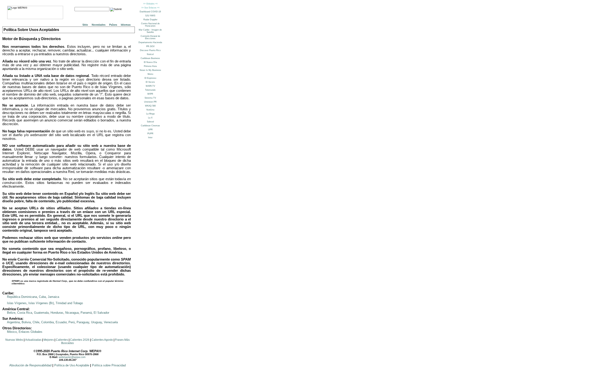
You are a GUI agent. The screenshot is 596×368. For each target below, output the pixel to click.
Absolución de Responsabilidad (30, 365)
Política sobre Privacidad (109, 365)
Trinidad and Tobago (69, 303)
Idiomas (126, 24)
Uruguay (96, 322)
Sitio (85, 24)
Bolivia (26, 322)
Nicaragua (72, 312)
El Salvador (101, 312)
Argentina (13, 322)
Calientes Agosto (102, 339)
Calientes (62, 339)
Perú (71, 322)
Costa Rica (24, 312)
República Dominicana (22, 297)
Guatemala (41, 312)
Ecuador (61, 322)
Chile (36, 322)
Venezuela (111, 322)
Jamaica (53, 297)
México (12, 332)
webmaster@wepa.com (72, 357)
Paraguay (83, 322)
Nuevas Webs (14, 339)
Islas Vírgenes (17, 303)
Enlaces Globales (30, 332)
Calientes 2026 (79, 339)
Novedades (98, 24)
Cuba (42, 297)
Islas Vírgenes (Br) (41, 303)
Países (113, 24)
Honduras (57, 312)
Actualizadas (33, 339)
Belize (11, 312)
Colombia (47, 322)
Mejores (49, 339)
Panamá (86, 312)
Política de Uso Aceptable (71, 365)
